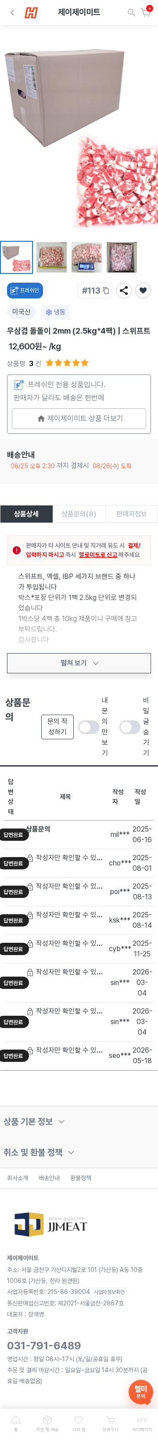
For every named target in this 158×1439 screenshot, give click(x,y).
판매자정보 (131, 514)
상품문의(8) (79, 514)
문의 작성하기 (57, 726)
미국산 (21, 312)
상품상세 (26, 514)
